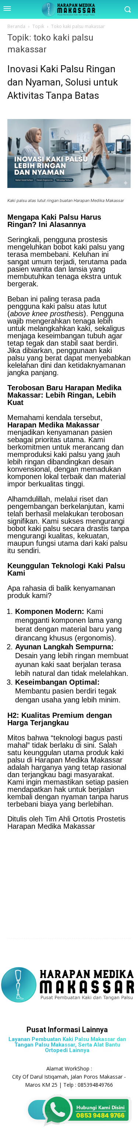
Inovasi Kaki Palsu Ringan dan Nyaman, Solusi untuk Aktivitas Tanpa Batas (62, 82)
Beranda (16, 26)
